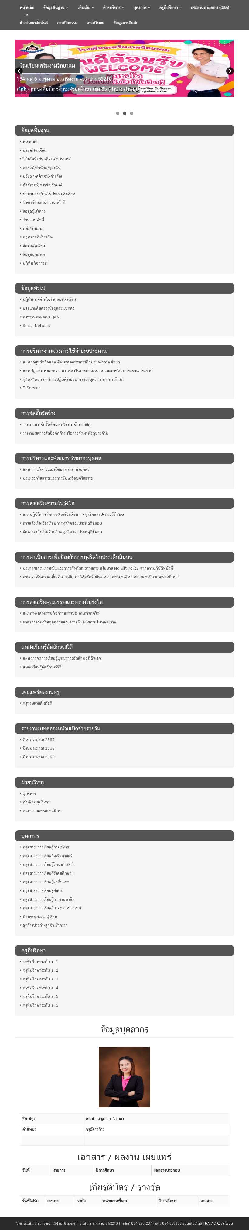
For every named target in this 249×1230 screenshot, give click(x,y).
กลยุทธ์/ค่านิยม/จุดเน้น (42, 167)
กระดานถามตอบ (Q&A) (210, 7)
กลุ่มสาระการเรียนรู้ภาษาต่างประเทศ (52, 908)
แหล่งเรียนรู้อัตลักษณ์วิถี (42, 667)
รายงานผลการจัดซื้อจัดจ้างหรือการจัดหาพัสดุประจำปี (65, 433)
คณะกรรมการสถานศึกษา (43, 811)
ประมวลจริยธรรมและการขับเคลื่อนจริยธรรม (58, 478)
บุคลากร (140, 7)
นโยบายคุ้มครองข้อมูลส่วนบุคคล (49, 308)
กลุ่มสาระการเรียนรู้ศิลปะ (43, 890)
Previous (19, 71)
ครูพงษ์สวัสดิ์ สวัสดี (37, 703)
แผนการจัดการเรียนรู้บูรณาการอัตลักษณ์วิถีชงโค (62, 658)
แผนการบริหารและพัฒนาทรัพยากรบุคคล (56, 469)
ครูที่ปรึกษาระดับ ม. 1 (40, 961)
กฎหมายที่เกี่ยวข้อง (38, 237)
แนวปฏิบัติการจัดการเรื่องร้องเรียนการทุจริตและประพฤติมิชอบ (73, 514)
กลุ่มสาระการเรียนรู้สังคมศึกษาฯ (48, 873)
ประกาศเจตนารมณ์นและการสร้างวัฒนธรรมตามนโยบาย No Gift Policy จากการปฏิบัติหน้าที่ (98, 568)
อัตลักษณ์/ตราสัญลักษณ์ (42, 185)
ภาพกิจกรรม (67, 22)
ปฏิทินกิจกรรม (35, 263)
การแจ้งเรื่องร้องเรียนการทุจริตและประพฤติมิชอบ (62, 523)
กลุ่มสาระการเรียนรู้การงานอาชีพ (49, 899)
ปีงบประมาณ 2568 (39, 748)
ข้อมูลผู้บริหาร (34, 211)
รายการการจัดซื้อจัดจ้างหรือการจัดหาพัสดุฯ (58, 424)
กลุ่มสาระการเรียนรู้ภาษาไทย (46, 847)
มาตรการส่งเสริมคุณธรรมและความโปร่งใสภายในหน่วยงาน (70, 622)
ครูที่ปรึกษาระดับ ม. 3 (40, 979)
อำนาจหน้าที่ (33, 219)
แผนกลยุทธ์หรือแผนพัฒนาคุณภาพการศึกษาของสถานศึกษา (71, 362)
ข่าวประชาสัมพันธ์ (34, 22)
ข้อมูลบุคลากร (34, 254)
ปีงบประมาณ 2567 (38, 739)
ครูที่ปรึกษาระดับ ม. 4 (40, 988)
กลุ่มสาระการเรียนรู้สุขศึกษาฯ (46, 881)
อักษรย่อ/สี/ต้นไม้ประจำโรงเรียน (49, 193)
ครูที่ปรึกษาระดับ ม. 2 (40, 970)
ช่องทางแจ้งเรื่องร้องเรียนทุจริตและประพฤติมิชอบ (62, 531)
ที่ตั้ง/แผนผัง (33, 228)
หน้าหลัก (27, 7)
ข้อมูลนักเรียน (34, 246)
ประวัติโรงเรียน (35, 150)
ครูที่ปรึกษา (169, 7)
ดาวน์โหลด (95, 22)
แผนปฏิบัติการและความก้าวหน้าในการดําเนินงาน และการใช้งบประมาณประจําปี (88, 370)
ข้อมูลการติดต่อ (126, 22)
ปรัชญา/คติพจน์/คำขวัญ (42, 176)
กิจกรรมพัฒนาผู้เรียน (40, 916)
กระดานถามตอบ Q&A (41, 317)
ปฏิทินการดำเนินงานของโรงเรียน (49, 299)
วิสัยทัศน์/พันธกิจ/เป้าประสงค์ (47, 159)
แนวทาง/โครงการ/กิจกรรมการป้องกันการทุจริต (61, 613)
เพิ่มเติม (84, 7)
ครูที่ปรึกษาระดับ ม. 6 (40, 1005)
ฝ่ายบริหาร (112, 7)
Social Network (36, 325)
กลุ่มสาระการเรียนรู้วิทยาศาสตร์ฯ (49, 864)
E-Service (32, 388)
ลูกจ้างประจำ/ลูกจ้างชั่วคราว (45, 925)
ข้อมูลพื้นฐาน (54, 7)
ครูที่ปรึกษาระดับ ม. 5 (40, 996)
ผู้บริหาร (29, 793)
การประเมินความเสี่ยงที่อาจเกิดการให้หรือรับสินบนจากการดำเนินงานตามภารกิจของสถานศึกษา (101, 576)
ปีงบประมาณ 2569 (39, 757)
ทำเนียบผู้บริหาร (36, 802)
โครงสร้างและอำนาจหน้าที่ (44, 202)
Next (229, 71)
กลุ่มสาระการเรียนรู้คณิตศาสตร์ (47, 856)
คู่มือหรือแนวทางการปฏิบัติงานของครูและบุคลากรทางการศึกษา (73, 379)
